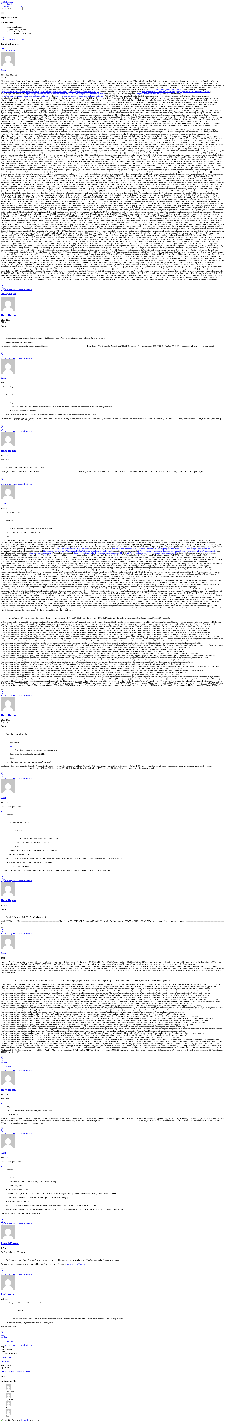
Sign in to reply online (9, 290)
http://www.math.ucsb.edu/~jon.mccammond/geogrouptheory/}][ (26, 96)
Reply (3, 288)
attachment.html (11, 1341)
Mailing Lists (8, 2)
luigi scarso (8, 1293)
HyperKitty (25, 1420)
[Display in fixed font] (2, 352)
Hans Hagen (8, 314)
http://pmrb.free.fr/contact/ (75, 1264)
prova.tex (9, 1066)
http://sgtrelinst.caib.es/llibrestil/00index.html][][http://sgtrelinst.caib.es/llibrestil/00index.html (176, 92)
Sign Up (10, 4)
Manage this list (7, 6)
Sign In (4, 4)
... (1, 330)
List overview (6, 1357)
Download (5, 1361)
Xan (3, 70)
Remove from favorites (21, 1372)
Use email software (25, 290)
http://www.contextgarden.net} (148, 94)
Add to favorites (7, 1372)
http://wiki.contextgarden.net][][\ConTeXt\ (167, 90)
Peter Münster (10, 1243)
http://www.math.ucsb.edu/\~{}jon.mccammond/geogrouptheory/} (79, 96)
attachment (5, 1062)
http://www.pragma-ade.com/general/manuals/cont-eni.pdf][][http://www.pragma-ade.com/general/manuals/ (65, 94)
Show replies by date (8, 294)
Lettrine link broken (8, 51)
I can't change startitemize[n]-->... (13, 39)
